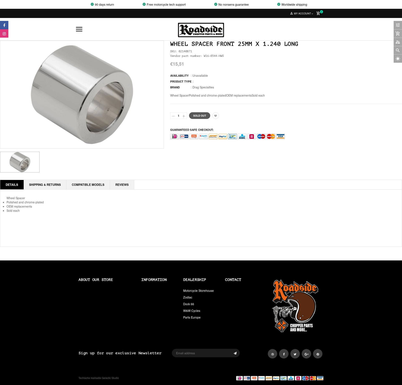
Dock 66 (188, 304)
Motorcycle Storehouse (198, 290)
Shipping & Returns (45, 184)
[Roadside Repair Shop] (263, 378)
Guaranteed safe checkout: (192, 130)
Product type (181, 81)
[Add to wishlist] (215, 115)
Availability (179, 76)
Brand (175, 87)
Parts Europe (192, 317)
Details (12, 184)
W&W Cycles (191, 311)
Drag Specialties (203, 87)
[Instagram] (4, 33)
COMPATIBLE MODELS (88, 184)
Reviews (122, 184)
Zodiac (187, 297)
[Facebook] (4, 25)
